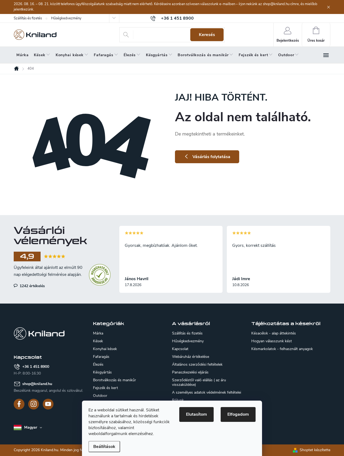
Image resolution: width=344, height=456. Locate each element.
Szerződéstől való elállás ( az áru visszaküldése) (199, 382)
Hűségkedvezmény (66, 18)
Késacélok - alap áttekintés (273, 333)
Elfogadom (238, 414)
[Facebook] (19, 404)
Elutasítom (196, 414)
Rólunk (178, 400)
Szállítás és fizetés (28, 18)
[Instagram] (33, 404)
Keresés (207, 35)
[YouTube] (48, 404)
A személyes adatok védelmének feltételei (206, 392)
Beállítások (104, 447)
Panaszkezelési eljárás (190, 372)
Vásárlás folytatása (211, 157)
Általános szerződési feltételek (197, 364)
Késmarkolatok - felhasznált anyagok (282, 349)
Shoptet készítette (315, 450)
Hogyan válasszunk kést (271, 341)
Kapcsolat (180, 348)
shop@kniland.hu (37, 383)
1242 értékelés (32, 285)
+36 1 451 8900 (35, 366)
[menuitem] (22, 55)
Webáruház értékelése (190, 356)
